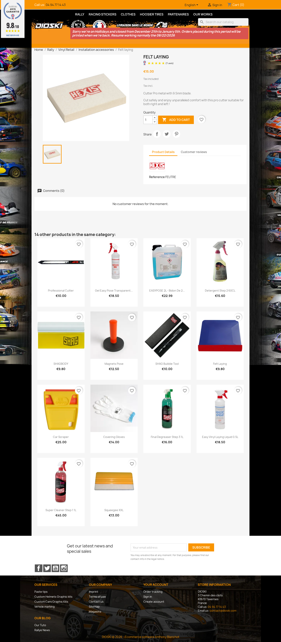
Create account (153, 601)
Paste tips (41, 591)
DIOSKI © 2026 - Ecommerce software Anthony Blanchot (140, 637)
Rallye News (42, 630)
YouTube (55, 568)
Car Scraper (61, 437)
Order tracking (152, 591)
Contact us (96, 601)
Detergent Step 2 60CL (220, 290)
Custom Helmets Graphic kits (53, 596)
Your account (155, 585)
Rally (79, 14)
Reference (157, 177)
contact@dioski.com (223, 610)
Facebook (38, 568)
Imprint (93, 591)
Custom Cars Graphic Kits (51, 601)
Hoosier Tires (151, 14)
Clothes (128, 14)
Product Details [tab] (163, 152)
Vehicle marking (44, 606)
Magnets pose (114, 364)
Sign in (147, 596)
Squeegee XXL (113, 510)
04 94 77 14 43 (56, 5)
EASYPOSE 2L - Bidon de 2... (167, 290)
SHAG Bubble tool (167, 364)
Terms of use (97, 596)
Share (157, 134)
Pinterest (176, 134)
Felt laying (220, 364)
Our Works (203, 14)
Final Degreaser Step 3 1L (167, 437)
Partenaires (178, 14)
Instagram (64, 568)
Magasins (95, 611)
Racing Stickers (102, 14)
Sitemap (94, 606)
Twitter (47, 568)
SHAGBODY (61, 364)
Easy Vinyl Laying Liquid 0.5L (220, 437)
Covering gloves (114, 437)
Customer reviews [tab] (194, 152)
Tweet (167, 134)
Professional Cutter (61, 290)
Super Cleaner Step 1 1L (60, 510)
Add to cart (176, 119)
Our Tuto (40, 625)
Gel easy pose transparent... (114, 290)
